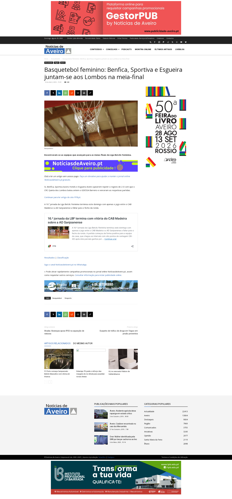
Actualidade (55, 59)
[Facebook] (155, 42)
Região (57, 63)
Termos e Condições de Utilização (175, 457)
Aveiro (63, 63)
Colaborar (160, 38)
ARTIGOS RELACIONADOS (57, 343)
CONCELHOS (111, 49)
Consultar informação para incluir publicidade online (98, 275)
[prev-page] (46, 382)
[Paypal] (164, 42)
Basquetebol (57, 298)
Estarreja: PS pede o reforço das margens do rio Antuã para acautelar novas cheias (90, 374)
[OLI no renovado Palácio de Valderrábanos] (123, 359)
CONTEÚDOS (96, 49)
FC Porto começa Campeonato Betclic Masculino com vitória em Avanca (57, 374)
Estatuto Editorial (109, 38)
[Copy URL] (90, 93)
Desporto (68, 298)
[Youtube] (181, 42)
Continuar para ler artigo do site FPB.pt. (62, 197)
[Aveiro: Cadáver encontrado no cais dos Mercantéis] (101, 427)
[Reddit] (168, 42)
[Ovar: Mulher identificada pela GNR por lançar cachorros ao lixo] (101, 440)
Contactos (170, 38)
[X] (172, 42)
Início (46, 59)
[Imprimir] (84, 93)
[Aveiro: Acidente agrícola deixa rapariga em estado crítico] (101, 414)
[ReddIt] (71, 93)
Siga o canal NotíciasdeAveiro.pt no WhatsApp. (65, 264)
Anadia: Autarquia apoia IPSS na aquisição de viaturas (64, 332)
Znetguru (110, 457)
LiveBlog (179, 49)
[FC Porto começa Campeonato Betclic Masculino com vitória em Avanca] (59, 359)
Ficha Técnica (122, 38)
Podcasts (127, 49)
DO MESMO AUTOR (83, 343)
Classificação (63, 257)
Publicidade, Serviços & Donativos (142, 38)
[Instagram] (159, 42)
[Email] (78, 93)
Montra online (143, 49)
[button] (151, 42)
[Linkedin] (59, 93)
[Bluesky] (186, 42)
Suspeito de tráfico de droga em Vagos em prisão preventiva (119, 332)
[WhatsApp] (177, 42)
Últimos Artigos (163, 49)
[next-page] (50, 382)
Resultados (49, 257)
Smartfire (102, 457)
